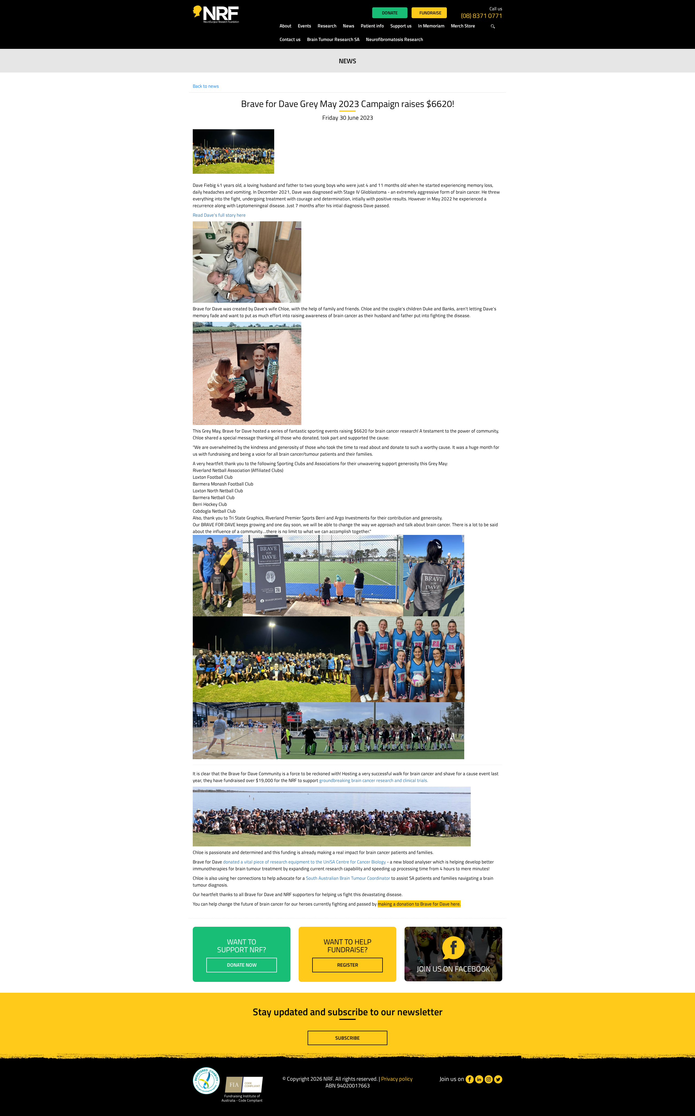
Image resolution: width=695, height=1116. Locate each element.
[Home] (228, 14)
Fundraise (430, 13)
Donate (390, 13)
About (285, 25)
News (348, 25)
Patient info (372, 25)
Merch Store (463, 25)
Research (327, 25)
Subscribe (347, 1038)
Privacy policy (397, 1078)
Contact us (290, 39)
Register (347, 965)
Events (304, 25)
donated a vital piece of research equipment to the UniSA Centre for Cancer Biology (304, 861)
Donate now (242, 965)
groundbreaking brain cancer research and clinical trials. (373, 780)
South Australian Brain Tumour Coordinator (348, 878)
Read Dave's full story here (219, 215)
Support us (401, 25)
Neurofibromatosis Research (394, 39)
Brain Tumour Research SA (333, 39)
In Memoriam (431, 25)
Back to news (206, 86)
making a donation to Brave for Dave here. (419, 903)
